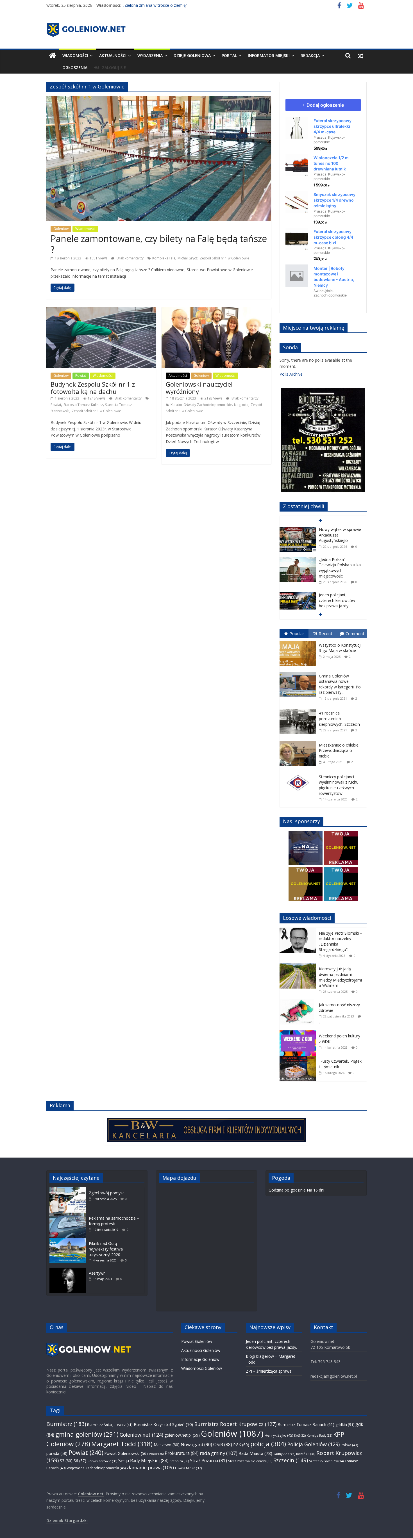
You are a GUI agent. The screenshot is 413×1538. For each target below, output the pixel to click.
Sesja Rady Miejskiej (143, 1460)
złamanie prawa (150, 1467)
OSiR (222, 1444)
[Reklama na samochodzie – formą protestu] (69, 1215)
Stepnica (179, 1461)
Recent (325, 633)
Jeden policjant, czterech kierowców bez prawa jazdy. (337, 570)
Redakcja (310, 55)
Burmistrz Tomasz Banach (306, 1424)
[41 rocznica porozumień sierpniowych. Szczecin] (299, 709)
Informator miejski (269, 55)
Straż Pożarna (208, 1460)
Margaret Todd (122, 1443)
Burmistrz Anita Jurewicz (110, 1424)
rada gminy (218, 1453)
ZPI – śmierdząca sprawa (269, 1371)
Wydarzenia (150, 55)
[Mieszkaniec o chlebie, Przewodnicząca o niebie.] (299, 741)
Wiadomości (75, 55)
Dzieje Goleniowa (192, 55)
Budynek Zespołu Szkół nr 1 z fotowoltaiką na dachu (93, 388)
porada (56, 1453)
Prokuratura (182, 1453)
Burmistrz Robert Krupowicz (235, 1424)
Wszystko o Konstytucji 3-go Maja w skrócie (340, 647)
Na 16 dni (315, 1190)
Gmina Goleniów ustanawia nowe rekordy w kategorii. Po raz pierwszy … (340, 684)
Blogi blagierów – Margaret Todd (334, 597)
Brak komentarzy (130, 258)
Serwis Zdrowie (102, 1461)
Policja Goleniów (313, 1444)
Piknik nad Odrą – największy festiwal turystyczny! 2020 (106, 1249)
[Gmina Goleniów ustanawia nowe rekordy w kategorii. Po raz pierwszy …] (299, 672)
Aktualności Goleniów (200, 1350)
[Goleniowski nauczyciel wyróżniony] (216, 310)
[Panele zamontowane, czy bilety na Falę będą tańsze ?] (158, 99)
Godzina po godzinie (287, 1190)
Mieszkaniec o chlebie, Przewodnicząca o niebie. (339, 750)
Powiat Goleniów (196, 1341)
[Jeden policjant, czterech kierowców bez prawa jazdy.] (298, 565)
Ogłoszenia (74, 67)
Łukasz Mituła (188, 1468)
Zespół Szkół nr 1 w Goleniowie (224, 258)
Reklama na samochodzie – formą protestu (114, 1220)
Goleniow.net (141, 1434)
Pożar (156, 1454)
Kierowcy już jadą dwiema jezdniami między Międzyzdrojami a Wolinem (340, 977)
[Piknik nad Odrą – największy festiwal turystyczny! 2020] (69, 1240)
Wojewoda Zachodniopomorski (96, 1468)
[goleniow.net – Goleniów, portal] (52, 56)
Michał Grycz (188, 258)
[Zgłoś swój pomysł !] (69, 1190)
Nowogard (196, 1444)
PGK (241, 1444)
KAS (300, 1435)
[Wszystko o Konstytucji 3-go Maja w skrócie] (299, 641)
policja (268, 1443)
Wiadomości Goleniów (201, 1368)
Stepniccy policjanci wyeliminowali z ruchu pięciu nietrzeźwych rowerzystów (338, 785)
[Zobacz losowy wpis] (360, 55)
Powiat (80, 375)
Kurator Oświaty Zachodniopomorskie (201, 404)
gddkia (344, 1424)
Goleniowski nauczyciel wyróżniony (199, 388)
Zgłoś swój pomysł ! (107, 1192)
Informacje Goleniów (200, 1359)
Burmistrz (66, 1424)
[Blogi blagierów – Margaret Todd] (298, 595)
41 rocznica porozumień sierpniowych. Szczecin (339, 718)
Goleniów (61, 228)
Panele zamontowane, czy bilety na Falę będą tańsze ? (159, 243)
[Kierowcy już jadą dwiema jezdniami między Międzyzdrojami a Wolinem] (299, 966)
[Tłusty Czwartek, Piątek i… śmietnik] (299, 1058)
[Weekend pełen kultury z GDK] (299, 1033)
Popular (296, 633)
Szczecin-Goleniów (326, 1461)
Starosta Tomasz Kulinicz (83, 404)
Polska (349, 1445)
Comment (355, 633)
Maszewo (167, 1444)
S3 (66, 1460)
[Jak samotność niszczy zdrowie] (299, 1002)
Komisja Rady (319, 1435)
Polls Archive (291, 374)
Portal (229, 55)
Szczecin (290, 1460)
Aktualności (112, 55)
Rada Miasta (255, 1453)
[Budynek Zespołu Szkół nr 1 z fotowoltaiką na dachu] (101, 310)
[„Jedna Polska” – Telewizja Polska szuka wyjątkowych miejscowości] (298, 529)
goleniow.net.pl (182, 1435)
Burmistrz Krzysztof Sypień (163, 1424)
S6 (80, 1460)
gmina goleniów (87, 1434)
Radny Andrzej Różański (294, 1454)
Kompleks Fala (163, 258)
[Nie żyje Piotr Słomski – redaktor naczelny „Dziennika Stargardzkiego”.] (299, 930)
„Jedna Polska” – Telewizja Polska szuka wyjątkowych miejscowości (340, 538)
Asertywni (97, 1273)
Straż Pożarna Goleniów (250, 1461)
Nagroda (241, 404)
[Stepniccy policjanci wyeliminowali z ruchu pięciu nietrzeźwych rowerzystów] (299, 772)
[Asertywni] (69, 1270)
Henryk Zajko (279, 1435)
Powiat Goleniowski (126, 1453)
